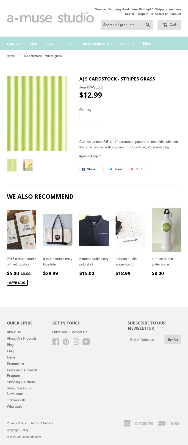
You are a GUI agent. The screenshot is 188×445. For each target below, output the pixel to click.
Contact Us (78, 331)
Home (11, 56)
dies (34, 43)
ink (69, 43)
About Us (14, 331)
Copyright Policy (18, 430)
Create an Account (168, 14)
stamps (13, 43)
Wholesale (14, 406)
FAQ (10, 350)
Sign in (143, 14)
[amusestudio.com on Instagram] (75, 342)
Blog (10, 344)
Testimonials (16, 399)
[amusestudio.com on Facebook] (55, 342)
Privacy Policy (16, 423)
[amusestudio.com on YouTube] (86, 342)
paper (50, 43)
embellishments (97, 43)
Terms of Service (41, 423)
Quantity (85, 109)
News (11, 357)
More (147, 43)
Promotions (15, 363)
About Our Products (22, 338)
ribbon (127, 43)
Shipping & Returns (21, 381)
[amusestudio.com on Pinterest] (65, 342)
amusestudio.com (29, 436)
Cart (173, 24)
